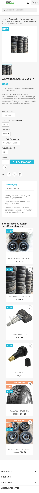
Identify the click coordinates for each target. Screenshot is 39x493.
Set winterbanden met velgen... (19, 258)
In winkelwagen (21, 162)
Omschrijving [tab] (11, 184)
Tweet (14, 174)
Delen (9, 174)
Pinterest (20, 174)
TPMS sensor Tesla (19, 335)
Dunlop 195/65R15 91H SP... (19, 411)
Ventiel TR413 (19, 373)
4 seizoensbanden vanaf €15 (19, 296)
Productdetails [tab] (13, 188)
